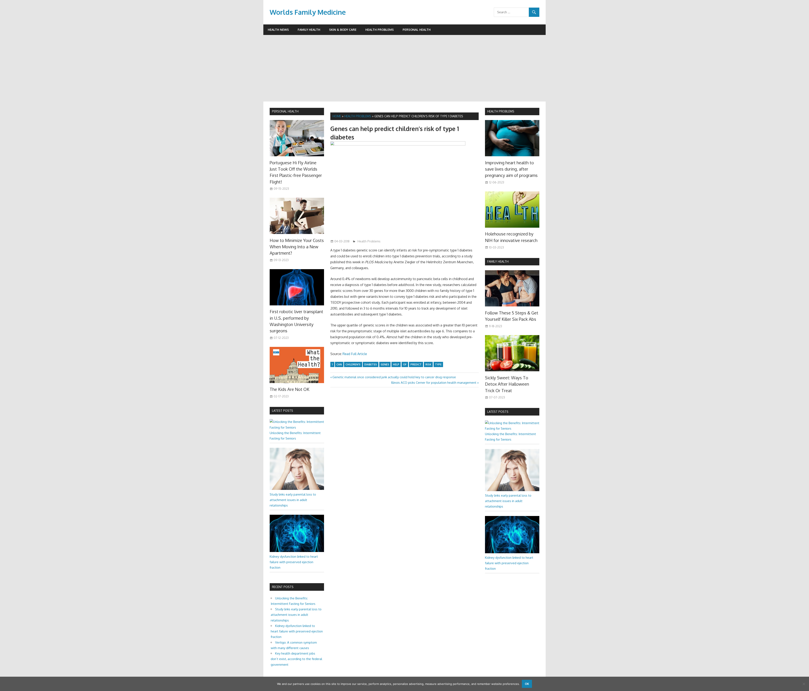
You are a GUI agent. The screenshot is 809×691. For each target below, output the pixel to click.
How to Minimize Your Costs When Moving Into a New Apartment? (297, 247)
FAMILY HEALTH (498, 261)
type (438, 364)
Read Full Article (355, 354)
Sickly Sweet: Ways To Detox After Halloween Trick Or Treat (507, 384)
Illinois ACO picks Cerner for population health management (433, 383)
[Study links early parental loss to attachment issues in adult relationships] (297, 489)
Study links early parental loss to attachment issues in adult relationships (293, 500)
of (405, 364)
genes (385, 364)
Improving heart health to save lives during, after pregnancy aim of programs (511, 169)
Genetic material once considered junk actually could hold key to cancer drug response (394, 377)
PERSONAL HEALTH (285, 111)
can (339, 364)
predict (416, 364)
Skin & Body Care (342, 29)
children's (353, 364)
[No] (804, 684)
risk (428, 364)
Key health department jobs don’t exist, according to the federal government (296, 659)
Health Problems (379, 29)
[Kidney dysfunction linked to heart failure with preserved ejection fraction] (297, 551)
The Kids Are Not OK (289, 389)
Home (337, 116)
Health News (278, 29)
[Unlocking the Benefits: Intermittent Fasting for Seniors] (297, 427)
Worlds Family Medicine (308, 12)
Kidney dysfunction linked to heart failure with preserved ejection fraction (294, 562)
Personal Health (417, 29)
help (396, 364)
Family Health (309, 29)
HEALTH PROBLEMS (500, 111)
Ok (527, 684)
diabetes (370, 364)
